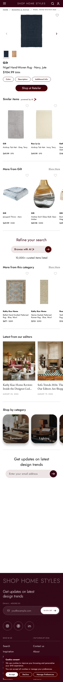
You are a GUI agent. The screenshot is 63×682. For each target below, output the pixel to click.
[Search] (52, 3)
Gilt (5, 63)
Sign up (48, 610)
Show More (54, 169)
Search (6, 646)
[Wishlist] (57, 15)
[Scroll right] (56, 34)
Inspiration (8, 651)
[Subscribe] (53, 473)
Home (5, 9)
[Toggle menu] (4, 3)
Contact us (38, 646)
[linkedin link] (29, 625)
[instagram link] (7, 625)
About (36, 651)
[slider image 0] (6, 54)
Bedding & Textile (20, 9)
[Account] (58, 3)
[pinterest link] (18, 625)
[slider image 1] (14, 54)
